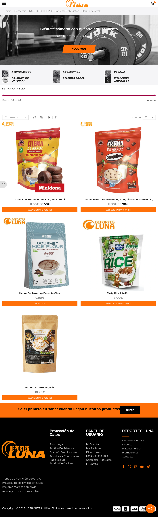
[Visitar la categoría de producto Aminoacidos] (5, 73)
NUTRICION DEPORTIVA (44, 11)
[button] (4, 3)
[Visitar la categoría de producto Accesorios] (56, 73)
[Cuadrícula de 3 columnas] (41, 117)
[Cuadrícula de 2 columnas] (34, 117)
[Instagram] (135, 466)
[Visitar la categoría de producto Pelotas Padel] (56, 80)
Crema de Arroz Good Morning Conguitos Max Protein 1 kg (118, 199)
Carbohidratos (70, 11)
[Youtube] (141, 466)
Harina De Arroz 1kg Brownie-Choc (39, 293)
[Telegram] (148, 466)
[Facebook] (123, 466)
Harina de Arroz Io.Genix (39, 387)
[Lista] (56, 117)
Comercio (20, 11)
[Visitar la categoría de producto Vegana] (108, 73)
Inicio (8, 11)
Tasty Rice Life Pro (118, 293)
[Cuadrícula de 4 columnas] (49, 117)
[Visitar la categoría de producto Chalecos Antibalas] (108, 80)
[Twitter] (129, 466)
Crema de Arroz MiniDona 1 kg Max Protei (40, 199)
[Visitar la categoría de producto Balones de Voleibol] (5, 80)
